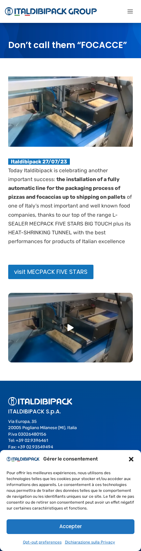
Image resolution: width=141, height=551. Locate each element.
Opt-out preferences (42, 542)
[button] (131, 459)
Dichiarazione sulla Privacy (90, 542)
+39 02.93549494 (35, 446)
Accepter (70, 526)
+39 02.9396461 (32, 440)
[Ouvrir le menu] (130, 11)
